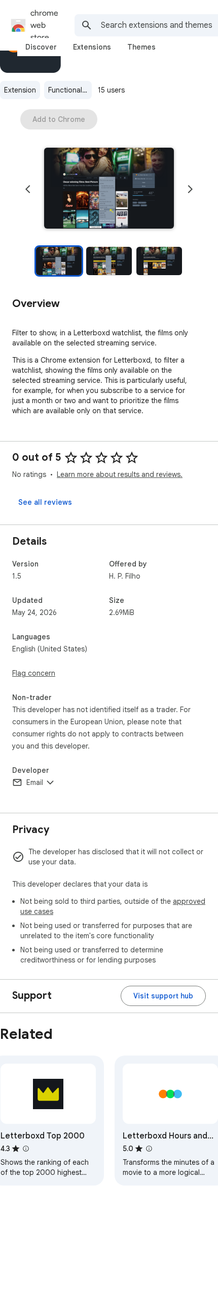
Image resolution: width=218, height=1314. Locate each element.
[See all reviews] (45, 502)
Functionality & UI (70, 90)
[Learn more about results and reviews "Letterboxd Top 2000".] (26, 1148)
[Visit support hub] (163, 996)
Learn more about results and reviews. (120, 474)
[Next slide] (190, 189)
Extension (20, 90)
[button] (109, 189)
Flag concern (33, 673)
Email (34, 782)
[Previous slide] (28, 189)
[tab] (41, 47)
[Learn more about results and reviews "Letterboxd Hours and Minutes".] (149, 1148)
